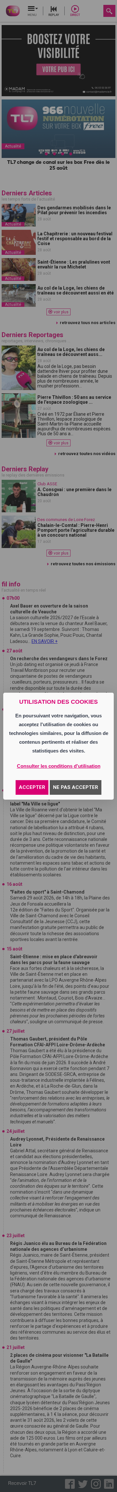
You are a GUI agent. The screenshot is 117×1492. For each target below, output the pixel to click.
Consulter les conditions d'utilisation (58, 766)
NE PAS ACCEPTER (75, 787)
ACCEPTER (32, 787)
